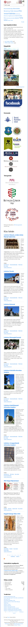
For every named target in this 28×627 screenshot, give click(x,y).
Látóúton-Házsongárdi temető (12, 337)
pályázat (17, 18)
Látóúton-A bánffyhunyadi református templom (11, 406)
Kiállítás (12, 13)
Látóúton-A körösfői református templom (11, 608)
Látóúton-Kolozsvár (9, 304)
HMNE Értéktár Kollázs (9, 42)
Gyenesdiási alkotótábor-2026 (9, 600)
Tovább (22, 22)
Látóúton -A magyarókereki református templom (11, 444)
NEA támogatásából (18, 224)
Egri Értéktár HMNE (8, 41)
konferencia (17, 13)
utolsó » (17, 556)
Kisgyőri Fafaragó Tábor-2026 (12, 514)
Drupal (8, 617)
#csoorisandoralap (8, 8)
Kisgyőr (11, 548)
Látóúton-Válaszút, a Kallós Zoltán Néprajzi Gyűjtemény (13, 236)
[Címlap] (14, 2)
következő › (13, 556)
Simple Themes (17, 625)
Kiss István (6, 266)
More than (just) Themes (18, 623)
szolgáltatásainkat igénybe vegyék (11, 570)
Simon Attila (6, 550)
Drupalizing (7, 623)
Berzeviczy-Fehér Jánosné (11, 11)
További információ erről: (8, 267)
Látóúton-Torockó (9, 271)
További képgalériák (20, 87)
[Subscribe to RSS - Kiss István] (4, 559)
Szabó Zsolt (14, 508)
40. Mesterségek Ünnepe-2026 (9, 596)
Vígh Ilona (20, 264)
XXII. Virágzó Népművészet (11, 481)
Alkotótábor (16, 8)
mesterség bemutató (10, 18)
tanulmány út (6, 264)
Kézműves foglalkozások (9, 15)
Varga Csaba (10, 20)
